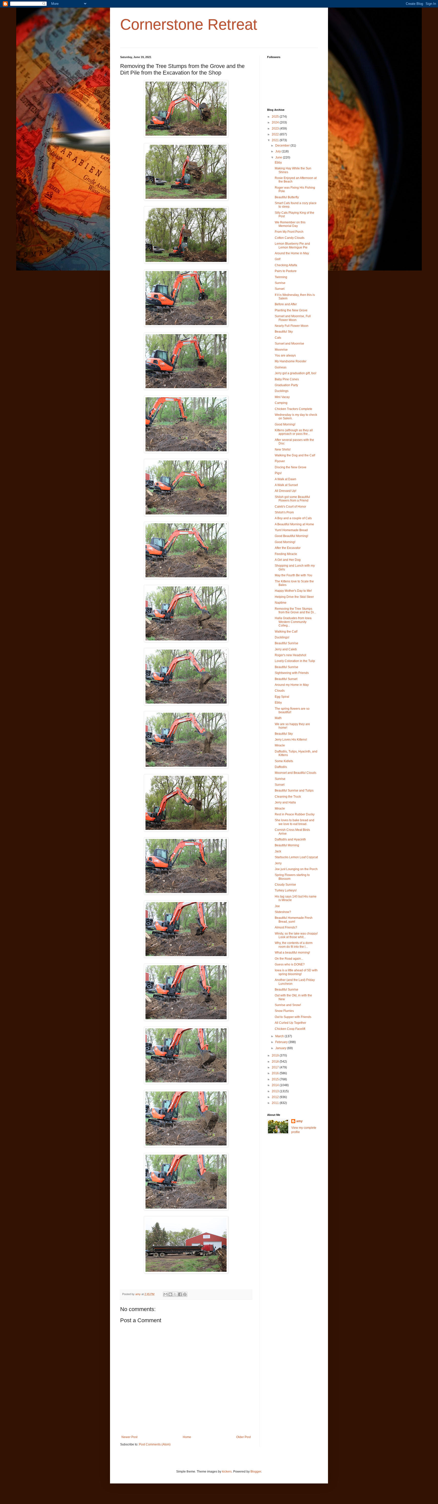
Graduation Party (286, 385)
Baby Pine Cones (287, 379)
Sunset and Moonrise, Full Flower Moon (293, 317)
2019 (276, 1055)
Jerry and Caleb (286, 649)
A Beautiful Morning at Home (294, 524)
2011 (276, 1103)
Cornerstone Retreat (188, 24)
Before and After (286, 304)
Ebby (278, 162)
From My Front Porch (289, 232)
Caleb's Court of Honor (290, 506)
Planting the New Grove (291, 310)
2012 (276, 1097)
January (281, 1048)
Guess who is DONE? (290, 964)
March (280, 1036)
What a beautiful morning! (292, 952)
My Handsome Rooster (290, 361)
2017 (276, 1067)
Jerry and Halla (285, 802)
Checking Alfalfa (286, 265)
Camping (281, 403)
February (281, 1042)
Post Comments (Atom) (155, 1444)
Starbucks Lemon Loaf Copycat (296, 857)
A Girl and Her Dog (288, 560)
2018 (276, 1061)
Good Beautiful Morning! (291, 536)
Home (187, 1437)
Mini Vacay (282, 397)
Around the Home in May (292, 253)
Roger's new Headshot (290, 655)
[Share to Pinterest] (184, 1294)
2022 (276, 134)
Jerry (278, 863)
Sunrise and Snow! (288, 1005)
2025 (276, 116)
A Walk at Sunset (286, 485)
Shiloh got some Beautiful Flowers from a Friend (292, 498)
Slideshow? (283, 912)
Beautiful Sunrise (286, 643)
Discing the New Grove (290, 467)
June (279, 157)
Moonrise (281, 349)
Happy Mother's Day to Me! (293, 591)
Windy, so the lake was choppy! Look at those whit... (296, 935)
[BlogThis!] (170, 1294)
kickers (227, 1471)
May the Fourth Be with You (293, 575)
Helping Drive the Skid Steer (294, 597)
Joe (277, 906)
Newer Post (129, 1437)
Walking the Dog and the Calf (295, 455)
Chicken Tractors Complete (293, 409)
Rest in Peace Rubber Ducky (295, 814)
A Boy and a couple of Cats (293, 518)
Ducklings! (282, 637)
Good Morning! (285, 424)
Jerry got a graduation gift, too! (295, 373)
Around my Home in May (292, 685)
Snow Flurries (284, 1011)
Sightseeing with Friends (292, 673)
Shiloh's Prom (284, 512)
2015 (276, 1079)
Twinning (281, 277)
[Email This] (165, 1294)
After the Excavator (288, 548)
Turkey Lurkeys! (286, 890)
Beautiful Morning (287, 845)
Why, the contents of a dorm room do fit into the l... (294, 944)
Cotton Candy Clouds (289, 238)
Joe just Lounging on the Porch (296, 869)
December (282, 145)
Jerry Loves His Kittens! (291, 739)
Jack (278, 851)
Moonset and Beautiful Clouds (295, 773)
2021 (276, 140)
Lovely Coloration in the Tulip (295, 661)
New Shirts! (282, 449)
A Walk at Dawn (285, 479)
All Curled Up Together (290, 1023)
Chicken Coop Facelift (290, 1029)
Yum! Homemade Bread (291, 530)
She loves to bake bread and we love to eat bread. (294, 822)
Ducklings (281, 391)
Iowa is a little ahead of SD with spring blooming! (296, 972)
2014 (276, 1085)
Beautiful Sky (284, 331)
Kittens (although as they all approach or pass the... (294, 432)
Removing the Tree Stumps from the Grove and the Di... (295, 610)
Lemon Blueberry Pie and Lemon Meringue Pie (292, 245)
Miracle (280, 745)
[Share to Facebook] (179, 1294)
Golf (277, 259)
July (278, 151)
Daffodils (281, 767)
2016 (276, 1073)
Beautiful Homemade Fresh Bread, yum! (294, 919)
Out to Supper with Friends (293, 1017)
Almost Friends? (286, 927)
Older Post (243, 1437)
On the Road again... (289, 958)
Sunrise (280, 283)
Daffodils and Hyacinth (290, 839)
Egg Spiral (282, 697)
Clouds (280, 690)
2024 (276, 122)
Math (278, 718)
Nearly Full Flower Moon (291, 326)
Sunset (279, 289)
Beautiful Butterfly (287, 197)
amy (299, 1121)
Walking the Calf (286, 631)
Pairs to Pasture (286, 271)
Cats (278, 337)
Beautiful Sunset (286, 679)
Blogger (255, 1471)
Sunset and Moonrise (289, 343)
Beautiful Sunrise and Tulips (294, 790)
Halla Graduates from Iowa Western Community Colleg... (293, 621)
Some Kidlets (284, 761)
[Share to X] (175, 1294)
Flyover (280, 461)
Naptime (280, 602)
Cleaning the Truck (288, 796)
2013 (276, 1091)
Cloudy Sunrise (285, 884)
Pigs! (278, 473)
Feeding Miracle (286, 554)
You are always (285, 355)
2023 (276, 128)
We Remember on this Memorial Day (290, 224)
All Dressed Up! (285, 491)
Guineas (280, 367)
